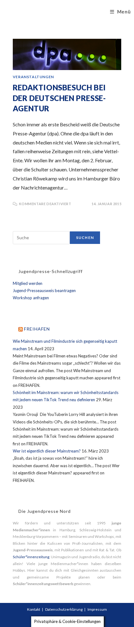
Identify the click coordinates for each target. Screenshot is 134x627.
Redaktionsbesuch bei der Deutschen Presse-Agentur (59, 98)
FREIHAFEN (37, 328)
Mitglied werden (27, 283)
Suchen (85, 237)
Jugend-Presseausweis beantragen (44, 290)
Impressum (97, 609)
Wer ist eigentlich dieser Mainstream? (47, 450)
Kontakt (33, 609)
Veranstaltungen (33, 76)
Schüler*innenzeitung (31, 556)
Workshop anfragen (31, 297)
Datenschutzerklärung (64, 609)
